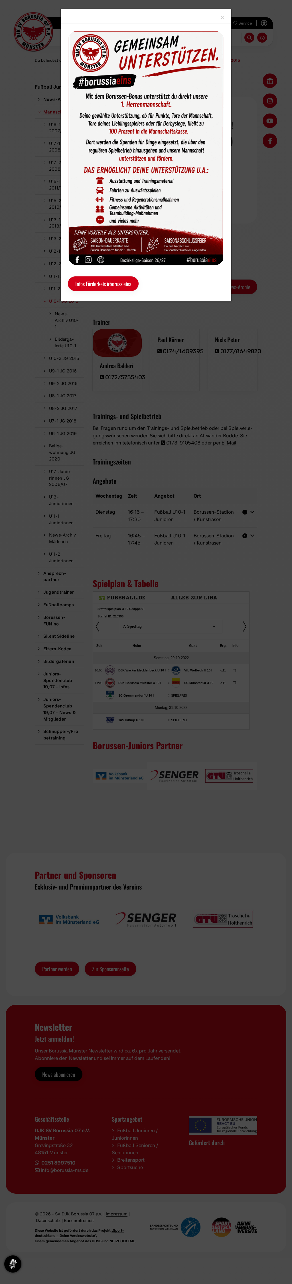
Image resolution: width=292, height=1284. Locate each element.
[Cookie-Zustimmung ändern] (12, 1264)
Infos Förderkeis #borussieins (103, 284)
